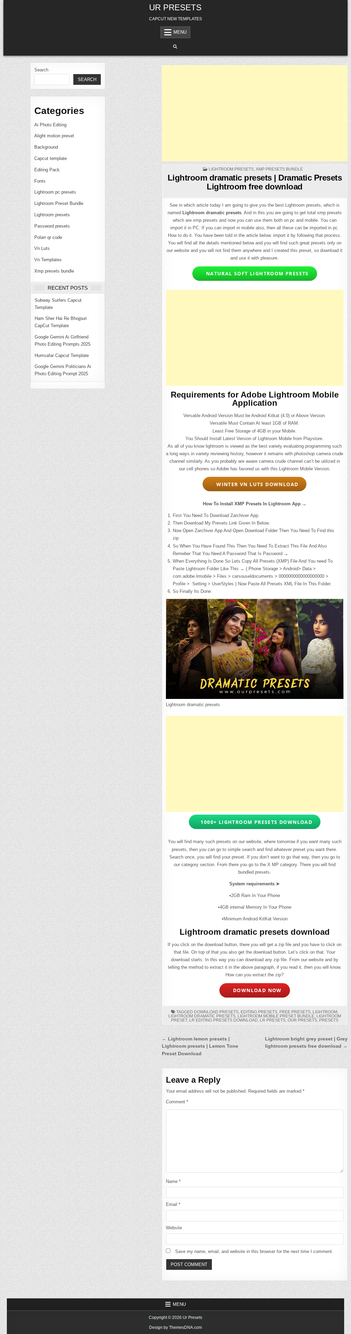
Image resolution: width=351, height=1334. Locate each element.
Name (173, 1181)
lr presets (273, 1020)
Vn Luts (42, 248)
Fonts (40, 181)
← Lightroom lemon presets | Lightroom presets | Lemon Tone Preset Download (200, 1046)
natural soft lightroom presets (255, 273)
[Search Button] (175, 46)
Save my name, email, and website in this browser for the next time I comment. (254, 1251)
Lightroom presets (52, 214)
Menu (179, 32)
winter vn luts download (256, 484)
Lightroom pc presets (55, 192)
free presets (295, 1012)
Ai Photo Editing (50, 124)
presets (328, 1020)
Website (174, 1227)
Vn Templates (48, 259)
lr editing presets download (223, 1020)
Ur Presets (175, 7)
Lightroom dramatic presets (201, 1016)
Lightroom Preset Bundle (58, 203)
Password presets (52, 226)
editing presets (259, 1012)
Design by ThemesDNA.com (175, 1327)
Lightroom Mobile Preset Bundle (276, 1016)
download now (255, 990)
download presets (216, 1012)
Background (46, 147)
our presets (302, 1020)
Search (41, 69)
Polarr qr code (48, 237)
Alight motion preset (54, 135)
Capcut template (50, 158)
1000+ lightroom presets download (255, 822)
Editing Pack (47, 169)
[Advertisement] (255, 113)
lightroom (325, 1012)
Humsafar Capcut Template (62, 355)
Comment (177, 1101)
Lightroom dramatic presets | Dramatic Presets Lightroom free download (255, 182)
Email (173, 1204)
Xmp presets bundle (54, 271)
